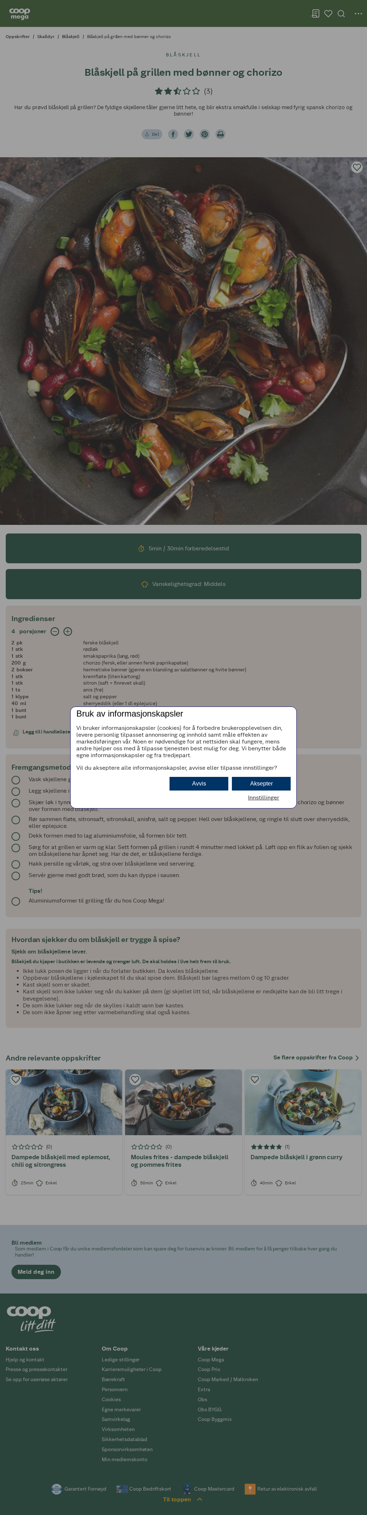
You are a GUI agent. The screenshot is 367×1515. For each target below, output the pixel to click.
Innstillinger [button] (263, 797)
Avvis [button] (199, 783)
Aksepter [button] (261, 783)
